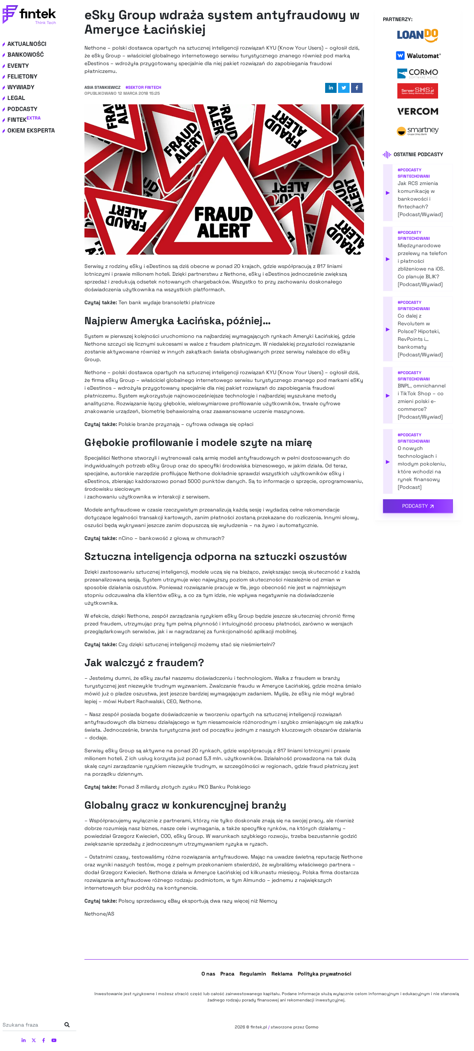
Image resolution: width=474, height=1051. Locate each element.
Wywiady (20, 87)
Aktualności (26, 44)
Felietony (22, 76)
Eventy (18, 66)
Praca (227, 973)
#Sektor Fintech (143, 87)
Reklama (282, 973)
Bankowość (25, 54)
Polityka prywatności (324, 973)
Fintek (24, 120)
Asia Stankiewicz (102, 87)
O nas (208, 973)
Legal (16, 98)
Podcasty (22, 109)
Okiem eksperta (31, 130)
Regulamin (253, 973)
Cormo (312, 1027)
